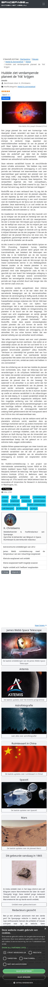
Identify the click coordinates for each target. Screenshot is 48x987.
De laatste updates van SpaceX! (24, 810)
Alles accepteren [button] (24, 971)
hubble (5, 501)
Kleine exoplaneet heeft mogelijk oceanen (20, 563)
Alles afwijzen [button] (24, 977)
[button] (24, 947)
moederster (26, 501)
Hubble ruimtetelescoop (36, 505)
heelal (14, 497)
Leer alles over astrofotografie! (24, 736)
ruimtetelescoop (39, 497)
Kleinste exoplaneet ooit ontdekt (16, 558)
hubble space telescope (10, 505)
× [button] (45, 929)
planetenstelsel (39, 501)
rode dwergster (7, 508)
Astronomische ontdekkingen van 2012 (19, 547)
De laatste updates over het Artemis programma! (24, 700)
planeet (5, 497)
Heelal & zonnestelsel (26, 86)
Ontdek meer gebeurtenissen (24, 904)
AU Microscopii (22, 508)
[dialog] (24, 956)
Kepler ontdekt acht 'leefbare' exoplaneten (20, 567)
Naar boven (40, 625)
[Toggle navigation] (44, 4)
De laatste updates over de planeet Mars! (24, 848)
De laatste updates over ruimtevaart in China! (24, 774)
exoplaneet (15, 501)
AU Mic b (34, 508)
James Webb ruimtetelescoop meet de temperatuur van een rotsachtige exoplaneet (24, 552)
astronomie (25, 497)
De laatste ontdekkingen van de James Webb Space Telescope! (24, 662)
